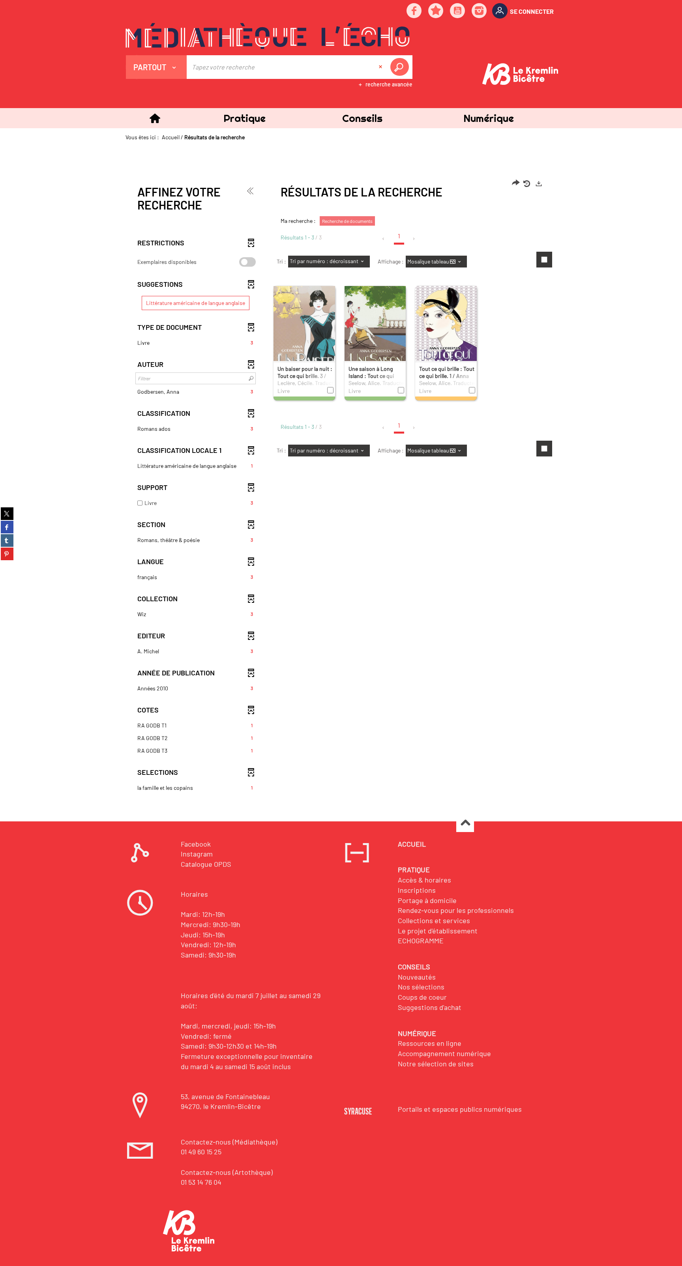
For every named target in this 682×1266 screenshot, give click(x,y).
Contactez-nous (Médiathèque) (229, 1141)
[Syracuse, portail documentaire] (268, 36)
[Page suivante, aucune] (414, 239)
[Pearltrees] (436, 11)
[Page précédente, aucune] (384, 239)
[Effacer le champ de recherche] (381, 67)
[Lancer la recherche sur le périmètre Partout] (401, 67)
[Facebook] (414, 11)
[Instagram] (479, 11)
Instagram (197, 853)
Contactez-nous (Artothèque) (227, 1172)
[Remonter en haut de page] (465, 823)
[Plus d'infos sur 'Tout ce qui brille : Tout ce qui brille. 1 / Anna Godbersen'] (446, 333)
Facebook (196, 844)
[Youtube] (458, 11)
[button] (244, 118)
